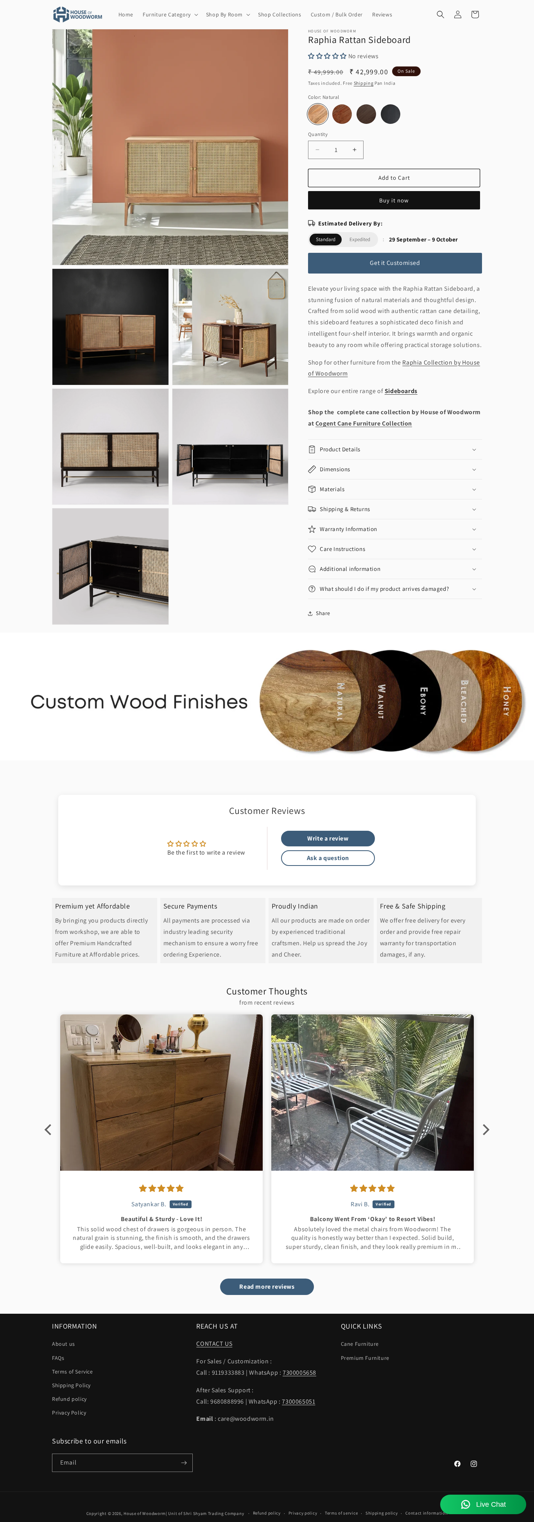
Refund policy (69, 1398)
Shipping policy (382, 1513)
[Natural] (318, 114)
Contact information (426, 1513)
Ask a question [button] (328, 858)
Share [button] (323, 613)
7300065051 (298, 1401)
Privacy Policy (69, 1412)
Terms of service (341, 1513)
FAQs (58, 1357)
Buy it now (394, 200)
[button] (169, 14)
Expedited (359, 239)
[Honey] (342, 114)
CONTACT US (214, 1344)
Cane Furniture (360, 1343)
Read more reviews (266, 1286)
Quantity (318, 134)
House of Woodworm (145, 1513)
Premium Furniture (365, 1357)
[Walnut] (366, 114)
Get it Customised (395, 263)
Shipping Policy (71, 1385)
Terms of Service (72, 1371)
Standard (325, 239)
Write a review (327, 838)
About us (63, 1343)
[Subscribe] (183, 1463)
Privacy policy (303, 1513)
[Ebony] (390, 114)
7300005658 (299, 1372)
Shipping (364, 83)
